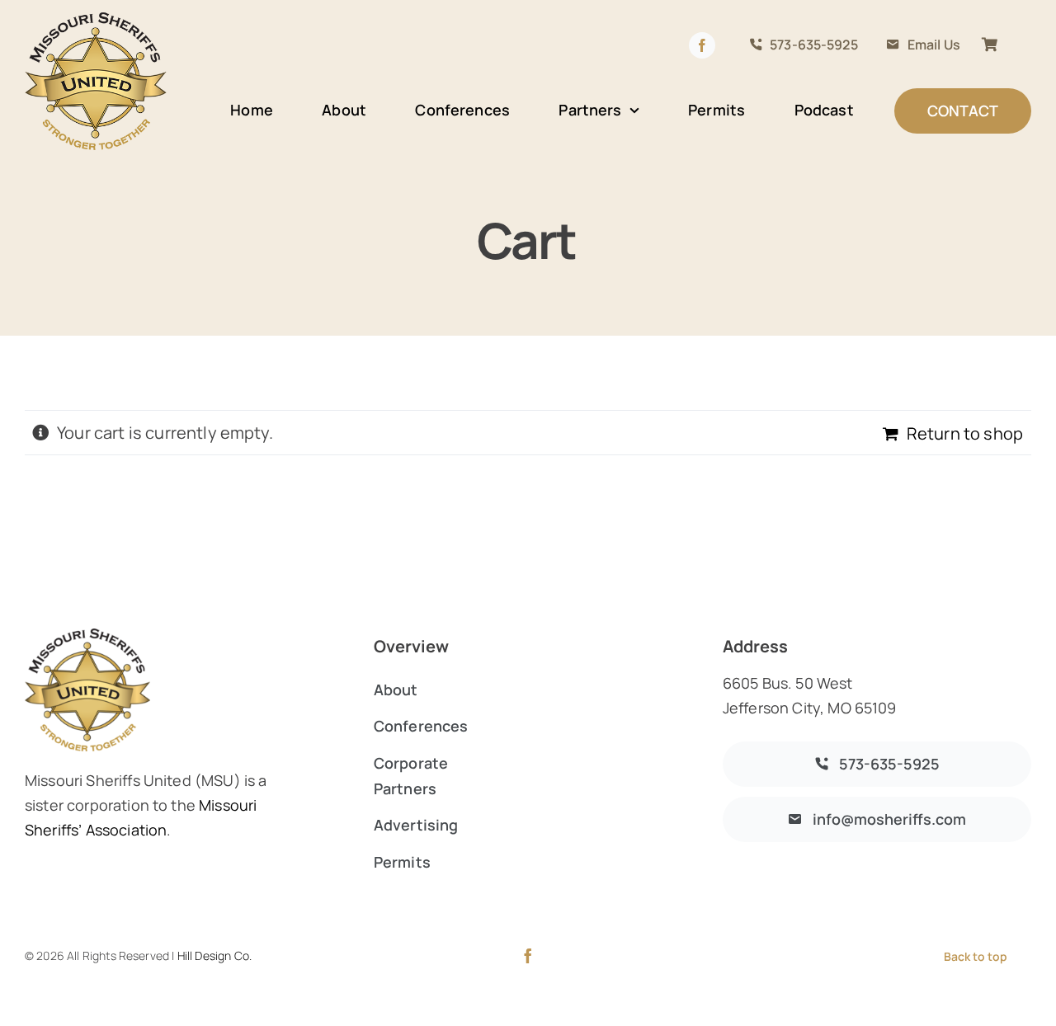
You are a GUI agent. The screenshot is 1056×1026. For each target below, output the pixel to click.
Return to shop (965, 433)
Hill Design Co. (214, 955)
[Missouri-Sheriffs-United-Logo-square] (96, 18)
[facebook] (528, 955)
